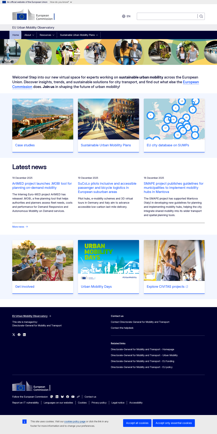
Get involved (24, 286)
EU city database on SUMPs (168, 145)
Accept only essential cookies (174, 423)
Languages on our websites (58, 402)
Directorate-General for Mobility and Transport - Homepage (142, 349)
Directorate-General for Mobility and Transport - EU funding (142, 361)
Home (15, 34)
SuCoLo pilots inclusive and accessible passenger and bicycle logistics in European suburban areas (107, 188)
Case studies (25, 145)
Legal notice (117, 402)
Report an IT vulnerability (25, 402)
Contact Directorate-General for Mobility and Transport (140, 321)
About (27, 34)
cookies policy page (74, 421)
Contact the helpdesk (122, 327)
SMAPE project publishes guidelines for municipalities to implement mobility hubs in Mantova (173, 188)
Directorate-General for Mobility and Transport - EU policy (142, 367)
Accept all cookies (137, 423)
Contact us (90, 396)
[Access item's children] (34, 35)
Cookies (82, 402)
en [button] (128, 16)
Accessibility (136, 402)
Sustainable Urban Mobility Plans (77, 34)
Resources (45, 34)
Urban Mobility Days (96, 286)
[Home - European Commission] (36, 15)
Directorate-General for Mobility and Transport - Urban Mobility (144, 355)
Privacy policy (99, 402)
